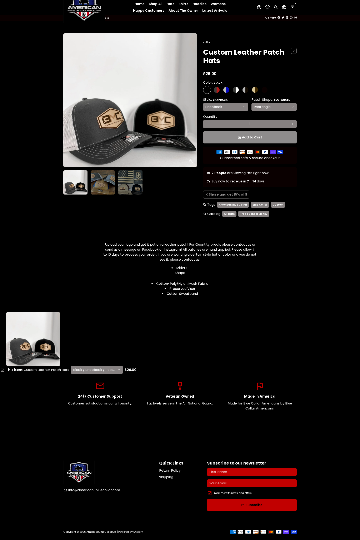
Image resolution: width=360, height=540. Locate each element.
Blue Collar (259, 204)
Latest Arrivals (214, 10)
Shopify (138, 532)
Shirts (183, 3)
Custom (278, 204)
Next (191, 100)
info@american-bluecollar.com (92, 490)
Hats (170, 3)
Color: (212, 82)
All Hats (229, 214)
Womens (218, 3)
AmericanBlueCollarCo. (101, 532)
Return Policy (170, 470)
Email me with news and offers (232, 493)
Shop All (155, 3)
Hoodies (199, 3)
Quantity (210, 116)
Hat (207, 42)
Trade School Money (253, 214)
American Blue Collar (233, 204)
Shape (180, 272)
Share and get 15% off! (226, 194)
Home (140, 3)
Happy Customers (148, 10)
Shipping (166, 477)
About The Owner (183, 10)
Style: (215, 99)
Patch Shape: (270, 99)
